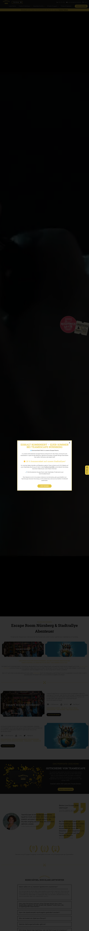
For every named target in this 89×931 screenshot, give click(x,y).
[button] (69, 442)
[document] (44, 465)
